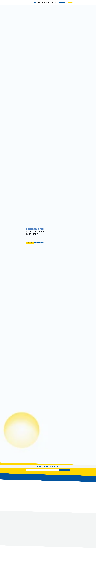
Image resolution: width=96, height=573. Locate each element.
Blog (55, 2)
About (39, 2)
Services (47, 2)
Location (43, 2)
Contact (52, 2)
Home (35, 2)
